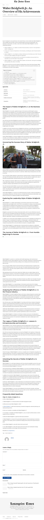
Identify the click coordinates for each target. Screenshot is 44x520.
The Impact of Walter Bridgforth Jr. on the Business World (15, 73)
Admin (5, 14)
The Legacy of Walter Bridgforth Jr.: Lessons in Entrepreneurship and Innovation (19, 79)
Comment (5, 451)
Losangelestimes (11, 430)
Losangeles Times (8, 518)
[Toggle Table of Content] (33, 70)
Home (4, 4)
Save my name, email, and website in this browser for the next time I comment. (19, 474)
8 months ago (10, 484)
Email (4, 469)
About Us (14, 516)
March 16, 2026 (10, 14)
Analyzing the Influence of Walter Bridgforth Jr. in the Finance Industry (17, 78)
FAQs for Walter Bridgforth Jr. (11, 83)
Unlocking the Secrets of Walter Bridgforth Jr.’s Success (14, 81)
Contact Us (9, 516)
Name (4, 465)
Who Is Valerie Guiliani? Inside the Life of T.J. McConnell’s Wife (20, 487)
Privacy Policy (20, 516)
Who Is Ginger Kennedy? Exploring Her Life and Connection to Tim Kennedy (23, 483)
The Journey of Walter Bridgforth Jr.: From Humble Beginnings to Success (18, 77)
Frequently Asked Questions (9, 82)
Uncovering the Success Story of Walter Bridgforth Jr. (14, 74)
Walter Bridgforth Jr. (7, 406)
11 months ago (10, 488)
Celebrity (7, 4)
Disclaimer (26, 516)
